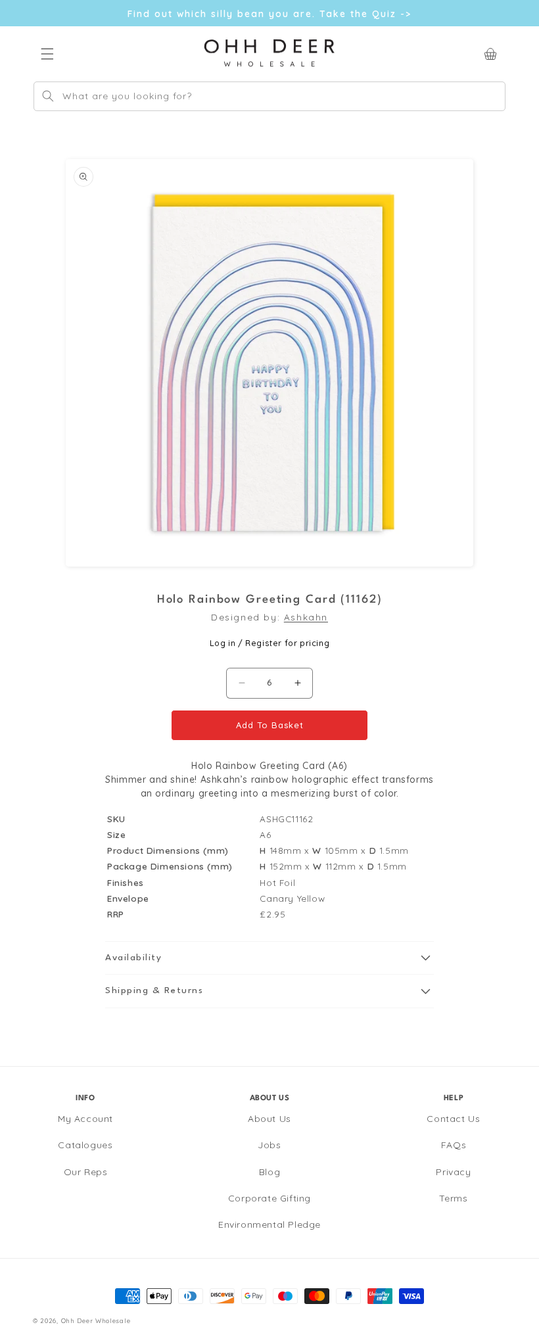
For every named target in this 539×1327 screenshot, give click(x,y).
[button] (269, 958)
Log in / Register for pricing (269, 643)
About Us (269, 1119)
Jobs (269, 1145)
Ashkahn (306, 616)
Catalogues (85, 1145)
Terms (453, 1198)
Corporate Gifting (269, 1198)
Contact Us (453, 1119)
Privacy (453, 1172)
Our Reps (86, 1172)
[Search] (48, 95)
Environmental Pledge (269, 1224)
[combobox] (269, 96)
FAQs (453, 1145)
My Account (85, 1119)
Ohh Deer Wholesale (96, 1320)
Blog (269, 1172)
